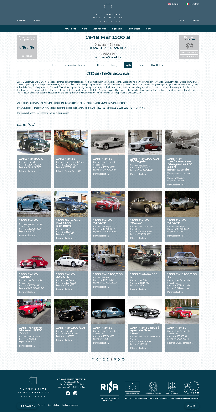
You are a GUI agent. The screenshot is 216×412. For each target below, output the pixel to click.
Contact (195, 20)
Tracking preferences (70, 405)
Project (37, 20)
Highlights (117, 28)
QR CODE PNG (188, 52)
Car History (99, 65)
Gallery (114, 65)
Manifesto (21, 20)
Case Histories (99, 28)
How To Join (70, 28)
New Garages (134, 28)
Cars (84, 28)
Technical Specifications (75, 65)
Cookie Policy (53, 405)
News (148, 28)
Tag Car (128, 65)
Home (54, 65)
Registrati (194, 3)
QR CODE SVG (188, 57)
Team (181, 20)
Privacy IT (41, 405)
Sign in (175, 3)
